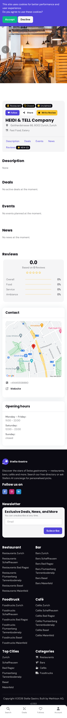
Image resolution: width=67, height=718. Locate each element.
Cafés (43, 668)
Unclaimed (46, 105)
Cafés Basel (42, 630)
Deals (27, 141)
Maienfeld (8, 687)
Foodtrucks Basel (12, 637)
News (51, 141)
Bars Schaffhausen (46, 558)
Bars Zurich (42, 553)
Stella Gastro (18, 461)
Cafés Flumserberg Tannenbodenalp (46, 623)
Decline (25, 19)
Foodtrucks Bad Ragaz (15, 619)
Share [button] (30, 112)
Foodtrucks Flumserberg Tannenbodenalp (12, 628)
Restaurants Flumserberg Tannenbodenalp (12, 576)
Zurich (6, 657)
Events (39, 141)
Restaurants (47, 657)
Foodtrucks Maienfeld (14, 642)
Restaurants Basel (12, 585)
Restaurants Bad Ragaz (15, 567)
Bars (42, 662)
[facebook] (4, 491)
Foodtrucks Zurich (12, 605)
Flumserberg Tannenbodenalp (12, 674)
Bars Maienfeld (44, 583)
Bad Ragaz (8, 668)
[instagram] (11, 491)
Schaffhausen (10, 662)
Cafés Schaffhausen (47, 610)
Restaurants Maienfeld (15, 590)
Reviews (17, 147)
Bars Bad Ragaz (44, 563)
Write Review (49, 112)
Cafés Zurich (43, 605)
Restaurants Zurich (13, 553)
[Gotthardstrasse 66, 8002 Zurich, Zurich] (33, 349)
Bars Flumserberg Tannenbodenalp (46, 570)
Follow (13, 112)
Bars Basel (42, 578)
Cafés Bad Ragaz (45, 615)
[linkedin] (18, 491)
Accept (10, 19)
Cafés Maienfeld (45, 635)
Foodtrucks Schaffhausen (10, 612)
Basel (5, 682)
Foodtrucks (46, 673)
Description (12, 141)
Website (15, 389)
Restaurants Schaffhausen (10, 560)
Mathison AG (56, 698)
